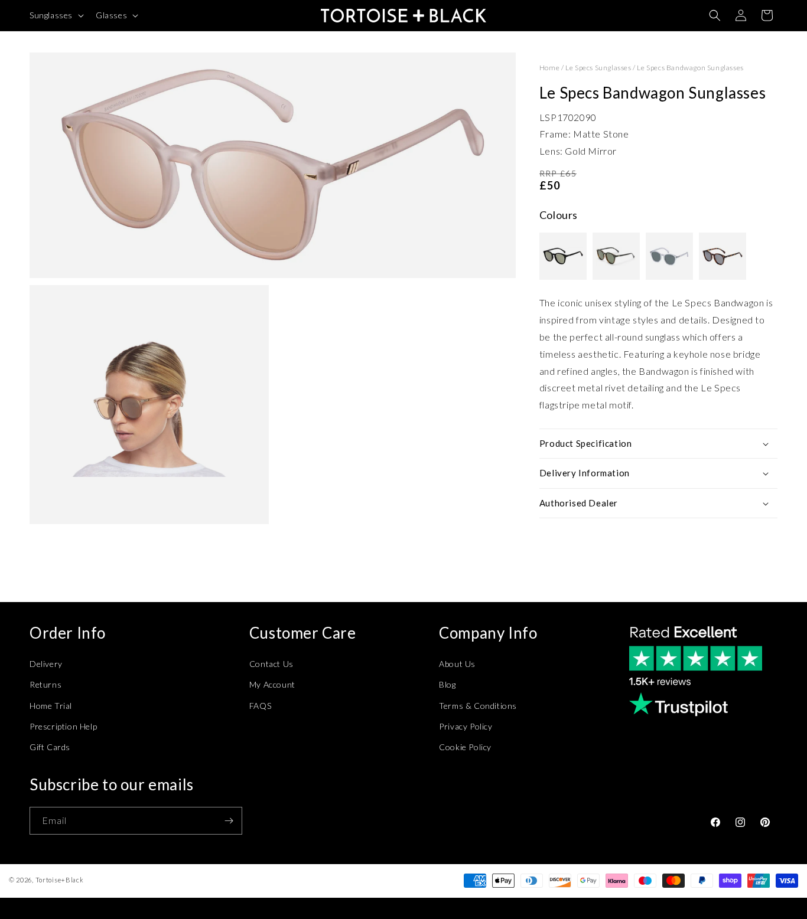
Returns (45, 684)
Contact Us (271, 664)
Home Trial (51, 706)
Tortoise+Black (59, 880)
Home (549, 67)
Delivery (46, 664)
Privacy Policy (465, 726)
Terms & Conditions (478, 706)
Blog (447, 684)
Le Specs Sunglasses (598, 67)
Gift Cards (50, 747)
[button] (55, 15)
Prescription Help (63, 726)
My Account (272, 684)
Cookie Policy (465, 747)
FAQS (260, 706)
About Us (457, 664)
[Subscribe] (229, 821)
